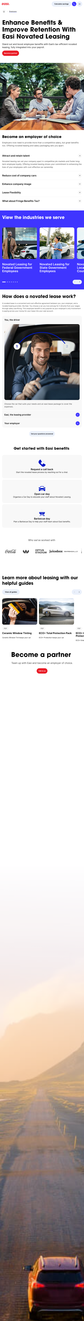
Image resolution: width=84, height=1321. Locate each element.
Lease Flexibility (11, 192)
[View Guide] (19, 611)
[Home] (4, 11)
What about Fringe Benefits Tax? (21, 200)
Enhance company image (16, 183)
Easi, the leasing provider (17, 414)
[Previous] (75, 282)
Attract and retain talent (16, 155)
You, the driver (12, 320)
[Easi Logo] (5, 4)
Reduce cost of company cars (19, 175)
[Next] (79, 282)
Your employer (12, 423)
